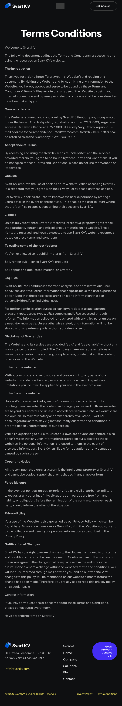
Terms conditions (106, 693)
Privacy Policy (83, 693)
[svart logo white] (17, 4)
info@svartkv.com (17, 669)
